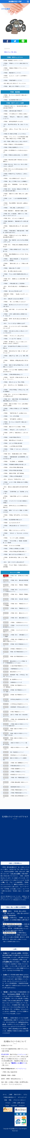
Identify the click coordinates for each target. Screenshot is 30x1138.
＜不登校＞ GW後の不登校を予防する (12, 437)
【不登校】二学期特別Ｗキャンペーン (18, 648)
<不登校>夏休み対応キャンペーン (17, 765)
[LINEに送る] (23, 41)
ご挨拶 (10, 1094)
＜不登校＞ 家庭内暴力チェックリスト (12, 72)
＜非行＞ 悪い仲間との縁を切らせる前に (12, 271)
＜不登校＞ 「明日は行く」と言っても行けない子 (14, 429)
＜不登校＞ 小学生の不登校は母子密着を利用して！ (15, 551)
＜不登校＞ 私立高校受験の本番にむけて (12, 99)
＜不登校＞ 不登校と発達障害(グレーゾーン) (13, 147)
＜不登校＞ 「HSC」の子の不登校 (11, 416)
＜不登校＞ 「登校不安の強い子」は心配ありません (15, 413)
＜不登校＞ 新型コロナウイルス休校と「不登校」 (14, 426)
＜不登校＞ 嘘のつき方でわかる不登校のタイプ (14, 554)
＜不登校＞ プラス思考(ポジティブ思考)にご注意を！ (15, 113)
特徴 (5, 1100)
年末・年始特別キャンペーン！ (17, 752)
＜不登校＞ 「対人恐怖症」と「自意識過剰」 (13, 461)
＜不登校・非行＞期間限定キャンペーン (19, 762)
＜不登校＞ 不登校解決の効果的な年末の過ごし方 (14, 464)
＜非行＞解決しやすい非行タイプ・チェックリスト (14, 83)
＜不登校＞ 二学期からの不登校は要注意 (12, 476)
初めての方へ (18, 1094)
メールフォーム (21, 1054)
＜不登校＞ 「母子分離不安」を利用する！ (13, 419)
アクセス (7, 1103)
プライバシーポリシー (19, 1100)
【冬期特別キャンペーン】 (16, 682)
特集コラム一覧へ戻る (10, 52)
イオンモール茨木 (15, 873)
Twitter (7, 1105)
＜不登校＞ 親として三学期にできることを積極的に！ (15, 181)
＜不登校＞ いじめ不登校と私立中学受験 (12, 446)
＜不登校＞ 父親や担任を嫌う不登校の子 (12, 110)
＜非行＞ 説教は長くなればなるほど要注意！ (13, 298)
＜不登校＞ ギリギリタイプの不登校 (11, 545)
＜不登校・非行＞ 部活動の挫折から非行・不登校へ (15, 453)
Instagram (22, 1105)
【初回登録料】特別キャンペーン (17, 786)
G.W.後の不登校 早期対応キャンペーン (18, 665)
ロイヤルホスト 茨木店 (13, 994)
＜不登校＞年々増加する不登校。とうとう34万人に (14, 133)
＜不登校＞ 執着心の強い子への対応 (11, 268)
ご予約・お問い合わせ (18, 1103)
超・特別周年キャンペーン (16, 679)
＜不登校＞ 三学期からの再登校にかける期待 (13, 548)
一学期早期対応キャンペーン (16, 668)
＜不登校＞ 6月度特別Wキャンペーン (19, 622)
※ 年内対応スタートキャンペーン (17, 774)
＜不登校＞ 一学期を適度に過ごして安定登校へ (14, 283)
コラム (25, 1094)
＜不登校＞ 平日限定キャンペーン (17, 771)
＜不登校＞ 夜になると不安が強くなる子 (12, 291)
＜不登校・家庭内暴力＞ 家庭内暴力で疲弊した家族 (15, 210)
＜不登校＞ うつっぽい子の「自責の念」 (12, 338)
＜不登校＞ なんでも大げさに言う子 (11, 522)
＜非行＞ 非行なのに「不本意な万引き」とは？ (14, 479)
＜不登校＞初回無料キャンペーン (17, 768)
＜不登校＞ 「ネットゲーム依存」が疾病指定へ (14, 538)
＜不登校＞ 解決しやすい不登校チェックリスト (14, 86)
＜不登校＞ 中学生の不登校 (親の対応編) (12, 470)
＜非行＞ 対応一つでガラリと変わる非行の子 (13, 562)
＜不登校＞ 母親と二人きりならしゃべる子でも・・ (15, 530)
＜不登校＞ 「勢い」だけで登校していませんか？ (14, 301)
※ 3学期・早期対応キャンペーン (17, 711)
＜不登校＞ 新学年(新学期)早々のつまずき (13, 121)
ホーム (5, 1094)
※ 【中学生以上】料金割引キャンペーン (19, 704)
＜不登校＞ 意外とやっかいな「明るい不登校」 (14, 382)
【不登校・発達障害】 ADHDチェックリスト (13, 60)
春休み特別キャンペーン (15, 671)
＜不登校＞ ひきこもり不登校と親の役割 (12, 443)
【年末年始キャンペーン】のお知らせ (18, 755)
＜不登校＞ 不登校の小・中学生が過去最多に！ (13, 144)
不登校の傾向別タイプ (10, 1097)
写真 (10, 1100)
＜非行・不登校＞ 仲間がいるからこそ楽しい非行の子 (15, 141)
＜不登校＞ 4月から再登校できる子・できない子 (14, 178)
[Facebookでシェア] (7, 41)
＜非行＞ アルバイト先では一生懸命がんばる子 (14, 323)
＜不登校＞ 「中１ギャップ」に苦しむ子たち (13, 335)
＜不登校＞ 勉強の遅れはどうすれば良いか (13, 440)
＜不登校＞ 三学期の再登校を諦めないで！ (13, 374)
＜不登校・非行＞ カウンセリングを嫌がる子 (13, 218)
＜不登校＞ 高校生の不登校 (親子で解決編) (13, 473)
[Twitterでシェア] (15, 41)
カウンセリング (22, 1097)
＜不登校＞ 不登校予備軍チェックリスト (12, 80)
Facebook (14, 1105)
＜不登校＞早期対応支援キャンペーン (18, 789)
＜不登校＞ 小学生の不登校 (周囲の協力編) (13, 467)
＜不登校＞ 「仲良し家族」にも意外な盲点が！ (14, 207)
